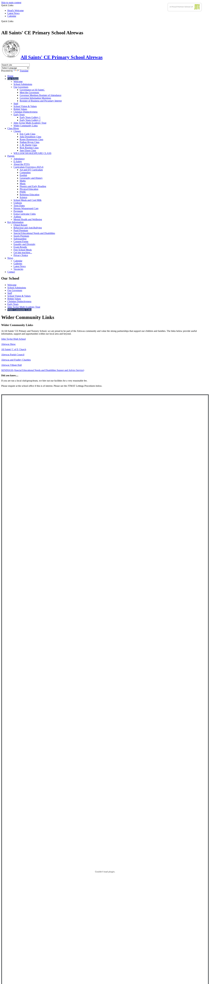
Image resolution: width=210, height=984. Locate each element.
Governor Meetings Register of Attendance (40, 95)
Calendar (11, 16)
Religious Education (29, 194)
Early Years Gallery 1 (30, 117)
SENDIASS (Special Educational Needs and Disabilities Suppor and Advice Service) (42, 370)
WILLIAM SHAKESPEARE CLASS (32, 153)
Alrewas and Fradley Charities (16, 360)
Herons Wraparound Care (26, 208)
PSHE (23, 192)
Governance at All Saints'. (32, 89)
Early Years (19, 114)
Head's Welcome (15, 10)
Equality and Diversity (24, 244)
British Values (20, 109)
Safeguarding (20, 238)
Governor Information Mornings (35, 98)
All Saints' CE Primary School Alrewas (62, 57)
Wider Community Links (26, 125)
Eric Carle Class (27, 134)
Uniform (18, 203)
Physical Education (29, 189)
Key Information (15, 222)
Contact (11, 272)
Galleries (18, 263)
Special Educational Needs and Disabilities (34, 233)
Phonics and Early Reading (33, 186)
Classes (17, 131)
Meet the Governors (29, 92)
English (23, 175)
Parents (10, 156)
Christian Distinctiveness (26, 112)
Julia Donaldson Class (30, 136)
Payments (18, 211)
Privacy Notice (21, 255)
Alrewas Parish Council (12, 354)
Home (10, 76)
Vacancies (18, 269)
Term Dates (19, 205)
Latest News (13, 13)
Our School (13, 78)
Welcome (18, 81)
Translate (24, 70)
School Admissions (23, 84)
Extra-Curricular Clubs (25, 214)
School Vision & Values (25, 106)
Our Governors (21, 87)
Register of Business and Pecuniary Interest (41, 100)
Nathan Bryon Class (29, 142)
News (10, 258)
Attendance (19, 158)
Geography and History (31, 178)
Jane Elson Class (28, 150)
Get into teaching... (23, 252)
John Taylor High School (13, 339)
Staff (16, 103)
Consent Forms (21, 241)
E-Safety (18, 161)
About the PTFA (22, 164)
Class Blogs (13, 128)
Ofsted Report (20, 225)
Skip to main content (11, 2)
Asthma (17, 216)
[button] (14, 21)
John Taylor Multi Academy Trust (30, 123)
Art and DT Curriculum (31, 169)
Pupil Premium (21, 230)
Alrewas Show (8, 344)
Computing (25, 172)
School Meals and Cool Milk (28, 200)
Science (23, 197)
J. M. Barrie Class (28, 145)
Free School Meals (23, 249)
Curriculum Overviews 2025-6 (28, 167)
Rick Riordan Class (29, 147)
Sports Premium (21, 236)
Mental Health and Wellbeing (28, 219)
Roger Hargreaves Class (31, 139)
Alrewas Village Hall (11, 365)
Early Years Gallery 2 (30, 120)
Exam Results (20, 247)
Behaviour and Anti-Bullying (28, 227)
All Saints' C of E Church (13, 349)
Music (23, 183)
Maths (23, 180)
